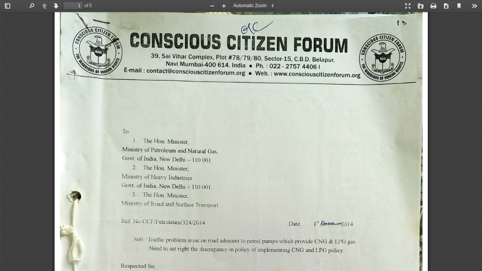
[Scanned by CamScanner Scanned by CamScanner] (241, 141)
